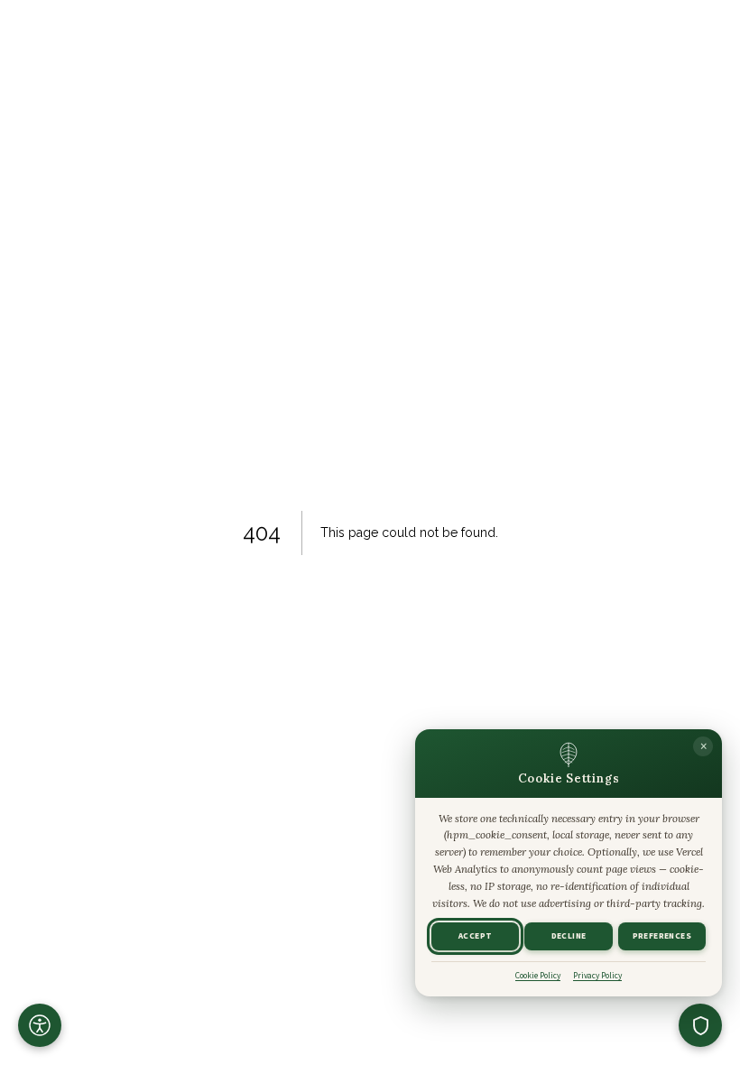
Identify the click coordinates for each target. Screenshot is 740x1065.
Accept (475, 937)
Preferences (662, 937)
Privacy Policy (597, 975)
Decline (569, 937)
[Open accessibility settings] (39, 1025)
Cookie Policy (537, 975)
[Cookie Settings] (700, 1025)
